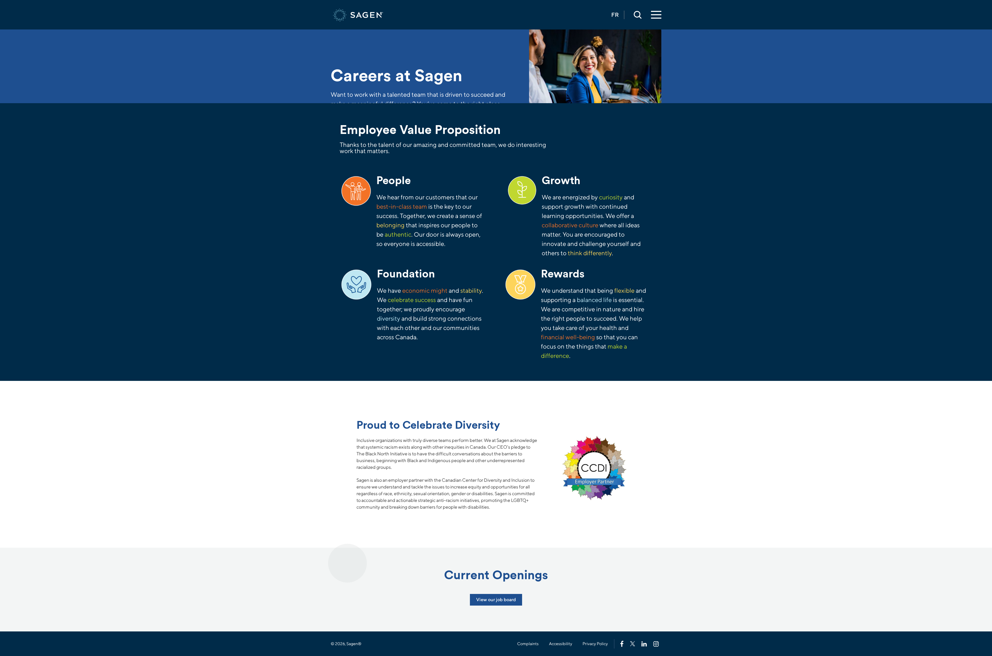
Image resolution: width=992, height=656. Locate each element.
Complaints (528, 644)
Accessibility (560, 644)
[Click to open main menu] (656, 15)
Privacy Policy (595, 644)
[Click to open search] (637, 14)
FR (615, 14)
